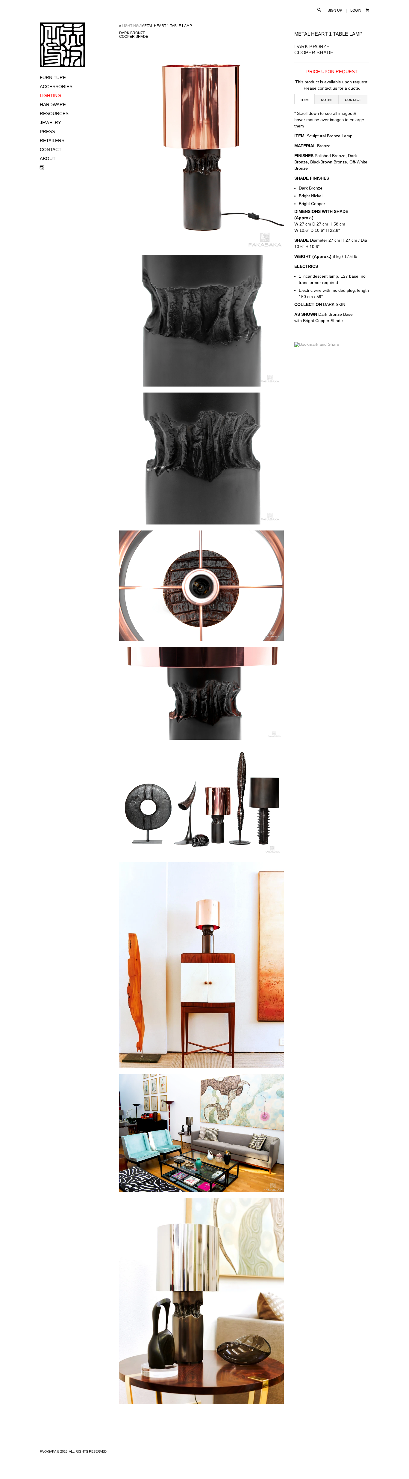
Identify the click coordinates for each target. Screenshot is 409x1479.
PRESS (47, 131)
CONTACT (50, 149)
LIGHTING (50, 95)
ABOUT (47, 158)
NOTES (326, 100)
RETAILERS (52, 140)
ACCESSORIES (56, 86)
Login (355, 10)
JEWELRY (50, 122)
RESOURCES (54, 113)
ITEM (304, 100)
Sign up (335, 10)
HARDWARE (53, 104)
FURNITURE (53, 77)
